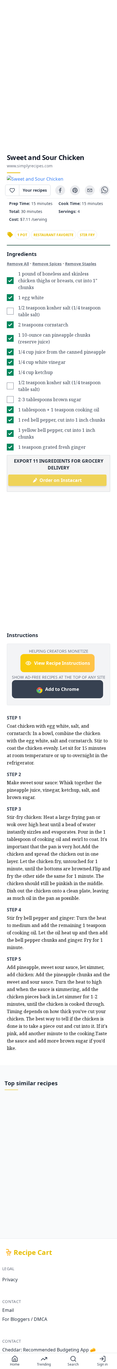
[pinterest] (75, 190)
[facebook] (60, 190)
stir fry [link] (87, 234)
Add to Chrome (62, 689)
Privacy (10, 1279)
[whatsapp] (104, 190)
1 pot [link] (22, 234)
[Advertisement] (58, 76)
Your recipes (35, 190)
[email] (90, 190)
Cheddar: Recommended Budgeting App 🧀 (49, 1350)
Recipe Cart (33, 1252)
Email (8, 1310)
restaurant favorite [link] (54, 234)
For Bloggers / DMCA (24, 1319)
